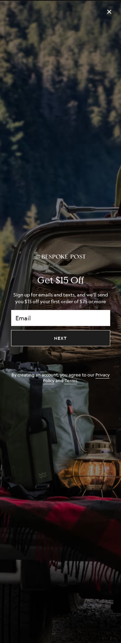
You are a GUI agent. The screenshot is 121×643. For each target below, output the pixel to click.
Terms (71, 380)
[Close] (109, 11)
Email (23, 318)
